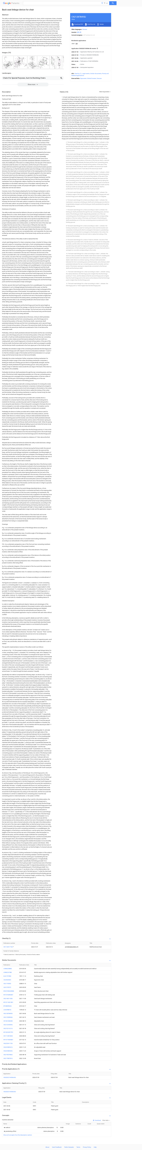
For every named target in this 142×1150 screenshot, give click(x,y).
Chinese (84, 29)
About (47, 1147)
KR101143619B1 (8, 1002)
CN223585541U (8, 1047)
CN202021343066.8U (9, 1077)
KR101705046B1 (8, 1039)
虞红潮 (79, 32)
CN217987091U (8, 1058)
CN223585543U (8, 1051)
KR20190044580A (8, 991)
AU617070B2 (7, 976)
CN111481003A (8, 1036)
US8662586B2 (7, 968)
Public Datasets (69, 1147)
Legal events (86, 73)
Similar (101, 24)
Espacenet (83, 78)
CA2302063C (7, 980)
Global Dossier (91, 78)
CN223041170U (8, 1043)
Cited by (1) (78, 73)
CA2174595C (7, 983)
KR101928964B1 (8, 995)
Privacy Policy (87, 1147)
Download (97, 1120)
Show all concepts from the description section (17, 1135)
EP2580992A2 (7, 1006)
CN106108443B (8, 1021)
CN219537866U (8, 1054)
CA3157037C (7, 987)
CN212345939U (8, 1025)
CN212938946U (8, 1017)
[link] (6, 1127)
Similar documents (95, 73)
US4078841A (7, 1010)
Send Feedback (57, 1147)
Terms (78, 1147)
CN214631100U (8, 998)
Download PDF (78, 24)
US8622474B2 (7, 972)
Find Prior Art (91, 24)
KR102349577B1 (8, 1032)
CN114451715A (8, 947)
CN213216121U (8, 1028)
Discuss (99, 78)
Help (95, 1147)
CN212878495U (8, 1013)
